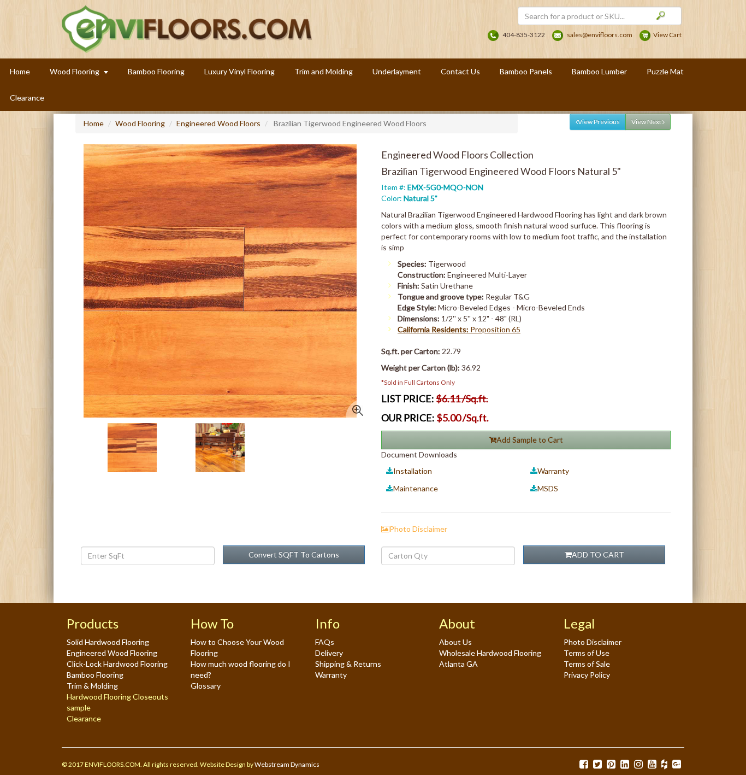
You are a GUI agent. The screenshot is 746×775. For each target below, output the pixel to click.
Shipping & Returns (348, 663)
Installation (412, 470)
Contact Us (460, 71)
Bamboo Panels (526, 71)
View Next (646, 122)
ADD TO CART (598, 554)
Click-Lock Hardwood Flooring (117, 663)
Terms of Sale (587, 663)
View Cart (667, 35)
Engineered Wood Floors (218, 123)
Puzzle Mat (665, 71)
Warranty (553, 470)
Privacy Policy (587, 674)
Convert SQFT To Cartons (293, 554)
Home (20, 71)
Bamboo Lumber (599, 71)
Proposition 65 (459, 329)
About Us (455, 642)
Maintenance (415, 488)
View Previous (599, 122)
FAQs (324, 642)
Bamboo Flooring (156, 71)
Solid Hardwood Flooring (108, 642)
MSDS (547, 488)
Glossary (206, 685)
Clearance (27, 97)
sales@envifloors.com (599, 35)
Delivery (329, 652)
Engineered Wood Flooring (112, 652)
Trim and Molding (323, 71)
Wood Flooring (140, 123)
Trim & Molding (92, 685)
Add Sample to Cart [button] (529, 439)
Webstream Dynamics (286, 764)
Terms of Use (586, 652)
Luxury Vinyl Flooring (239, 71)
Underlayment (396, 71)
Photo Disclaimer (592, 642)
